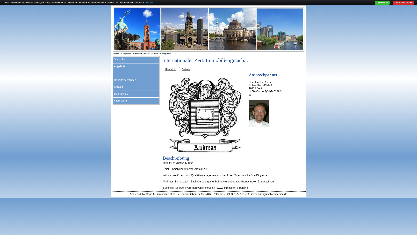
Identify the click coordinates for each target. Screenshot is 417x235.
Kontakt (118, 87)
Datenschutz (121, 93)
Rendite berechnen (125, 80)
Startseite (119, 59)
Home (116, 54)
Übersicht (170, 69)
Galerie (186, 69)
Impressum (120, 100)
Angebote (126, 54)
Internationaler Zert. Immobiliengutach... (153, 54)
